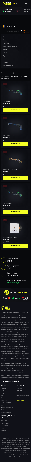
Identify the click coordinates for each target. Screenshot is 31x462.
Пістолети (19, 390)
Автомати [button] (6, 43)
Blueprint (12, 136)
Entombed (13, 170)
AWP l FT (5, 102)
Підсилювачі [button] (7, 56)
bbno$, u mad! (12, 238)
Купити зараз (15, 110)
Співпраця (4, 400)
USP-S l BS (6, 136)
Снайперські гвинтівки (23, 395)
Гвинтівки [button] (6, 37)
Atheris (10, 102)
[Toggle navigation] (26, 3)
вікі (2, 405)
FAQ (2, 395)
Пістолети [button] (6, 40)
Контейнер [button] (6, 59)
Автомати (19, 393)
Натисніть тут (13, 283)
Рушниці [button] (5, 62)
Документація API (6, 402)
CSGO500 (4, 421)
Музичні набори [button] (8, 65)
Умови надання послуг (7, 407)
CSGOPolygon (5, 423)
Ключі (18, 398)
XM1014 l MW (6, 170)
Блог (2, 398)
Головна (3, 388)
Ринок (2, 390)
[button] (16, 3)
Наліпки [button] (5, 52)
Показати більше (21, 400)
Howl (2, 428)
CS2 (10, 26)
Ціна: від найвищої (11, 31)
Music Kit (5, 237)
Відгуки (3, 393)
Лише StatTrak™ (26, 32)
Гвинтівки (19, 388)
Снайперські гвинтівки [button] (10, 46)
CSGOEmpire (4, 425)
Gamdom (3, 430)
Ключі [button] (5, 49)
